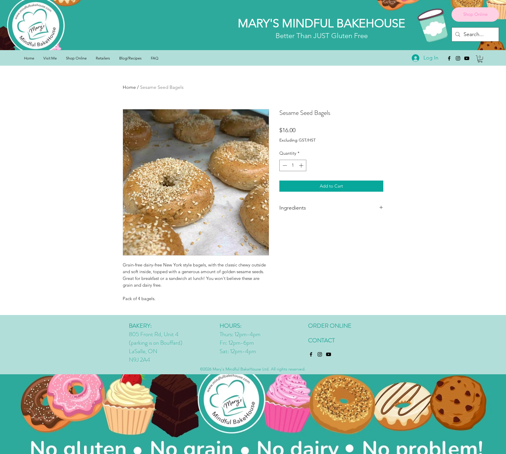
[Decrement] (284, 165)
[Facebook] (449, 58)
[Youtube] (467, 58)
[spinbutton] (293, 165)
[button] (480, 58)
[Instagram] (458, 58)
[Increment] (302, 165)
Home (129, 87)
